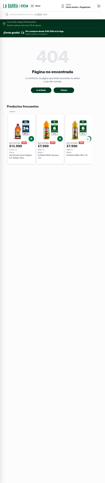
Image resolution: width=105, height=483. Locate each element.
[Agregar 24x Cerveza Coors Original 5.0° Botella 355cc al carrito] (31, 138)
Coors (11, 152)
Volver (64, 90)
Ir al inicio (41, 90)
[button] (15, 6)
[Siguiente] (88, 139)
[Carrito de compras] (99, 6)
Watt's (40, 152)
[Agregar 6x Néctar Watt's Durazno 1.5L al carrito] (60, 138)
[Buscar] (6, 14)
